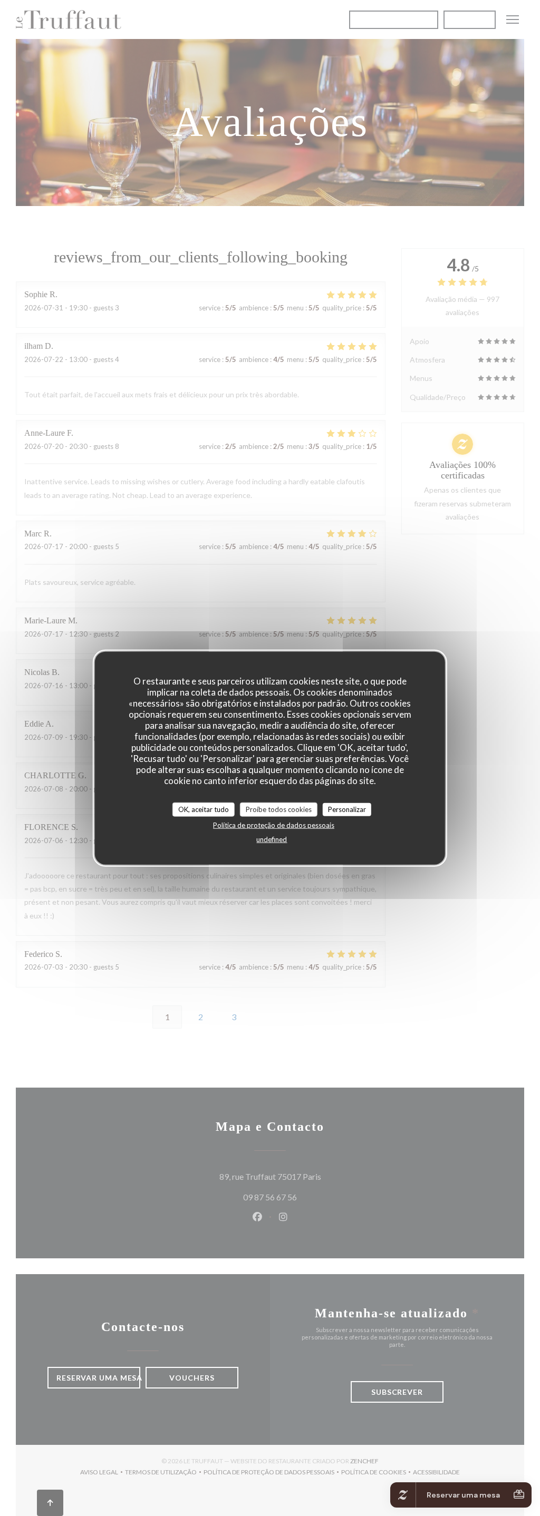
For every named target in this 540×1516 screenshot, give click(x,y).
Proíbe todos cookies (279, 809)
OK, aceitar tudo (203, 809)
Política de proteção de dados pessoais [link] (273, 825)
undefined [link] (271, 839)
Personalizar (347, 809)
